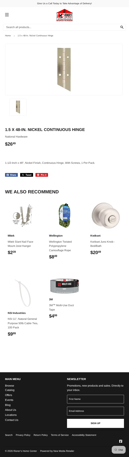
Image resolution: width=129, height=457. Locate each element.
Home (8, 35)
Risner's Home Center (25, 451)
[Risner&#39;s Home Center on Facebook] (120, 441)
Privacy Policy (23, 435)
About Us (10, 409)
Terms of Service (60, 435)
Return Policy (41, 435)
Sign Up (95, 423)
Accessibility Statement (84, 435)
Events (9, 399)
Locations (11, 414)
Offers (8, 395)
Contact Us (11, 419)
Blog (8, 405)
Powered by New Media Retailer (57, 451)
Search (9, 435)
